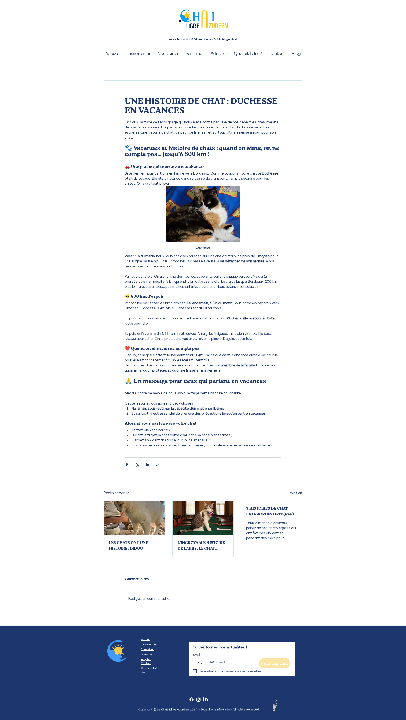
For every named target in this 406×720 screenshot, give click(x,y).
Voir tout (296, 492)
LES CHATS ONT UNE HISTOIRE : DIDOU (128, 546)
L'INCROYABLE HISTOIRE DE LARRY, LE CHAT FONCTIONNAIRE (201, 546)
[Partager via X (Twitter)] (137, 465)
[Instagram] (198, 699)
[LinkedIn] (205, 699)
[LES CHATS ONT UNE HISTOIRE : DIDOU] (134, 518)
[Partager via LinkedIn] (147, 465)
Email (197, 655)
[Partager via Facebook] (127, 465)
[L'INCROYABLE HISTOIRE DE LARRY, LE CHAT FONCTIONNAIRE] (203, 518)
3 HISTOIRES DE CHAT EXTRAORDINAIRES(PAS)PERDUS (271, 512)
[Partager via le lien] (158, 465)
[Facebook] (191, 699)
